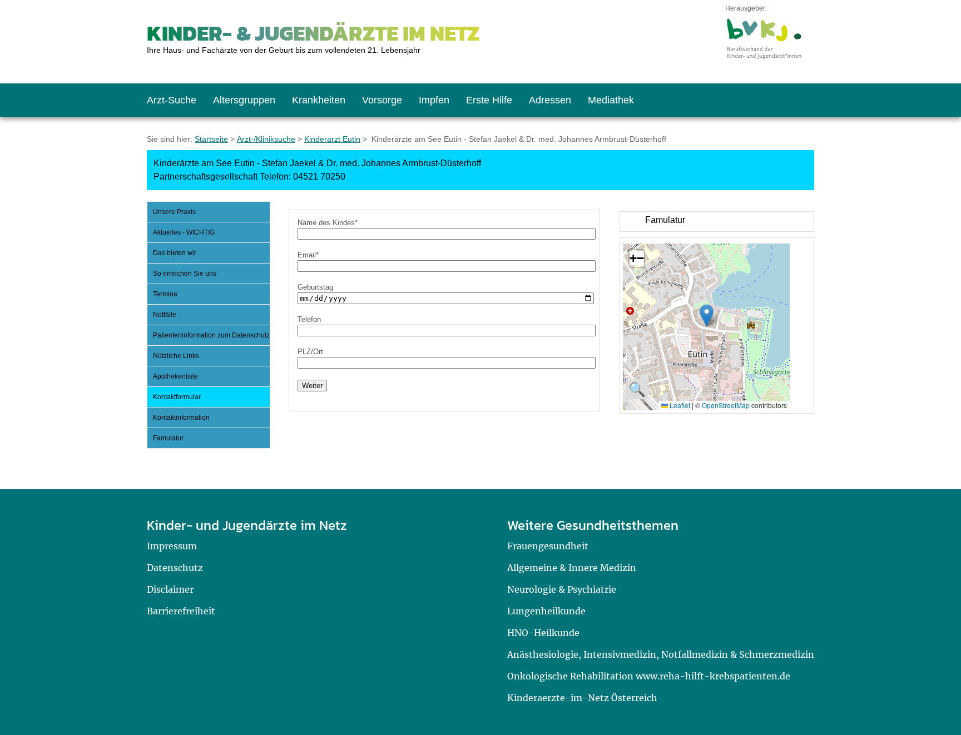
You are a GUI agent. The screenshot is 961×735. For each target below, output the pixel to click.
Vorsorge (382, 100)
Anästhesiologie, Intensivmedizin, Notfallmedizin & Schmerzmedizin (660, 654)
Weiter (312, 385)
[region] (717, 221)
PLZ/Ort (310, 351)
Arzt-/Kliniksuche (266, 139)
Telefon (309, 319)
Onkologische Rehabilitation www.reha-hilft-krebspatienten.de (648, 676)
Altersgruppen (244, 100)
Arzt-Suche (171, 100)
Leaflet (679, 405)
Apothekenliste (175, 376)
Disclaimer (170, 589)
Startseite (211, 139)
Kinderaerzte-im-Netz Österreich (582, 697)
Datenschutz (175, 567)
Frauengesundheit (547, 546)
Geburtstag (315, 287)
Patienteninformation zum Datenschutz (211, 335)
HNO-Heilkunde (543, 632)
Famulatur (168, 438)
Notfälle (164, 315)
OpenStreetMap (726, 405)
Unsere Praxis (174, 212)
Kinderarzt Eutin (332, 139)
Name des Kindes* (328, 222)
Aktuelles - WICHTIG (184, 232)
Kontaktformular (177, 397)
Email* (308, 255)
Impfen (434, 100)
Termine (165, 294)
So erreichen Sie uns (184, 273)
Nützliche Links (176, 356)
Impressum (172, 546)
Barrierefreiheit (181, 611)
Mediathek (611, 100)
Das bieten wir (174, 253)
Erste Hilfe (489, 100)
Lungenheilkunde (546, 611)
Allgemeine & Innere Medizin (571, 567)
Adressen (550, 100)
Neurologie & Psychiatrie (561, 589)
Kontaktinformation (181, 417)
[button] (707, 315)
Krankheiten (318, 100)
